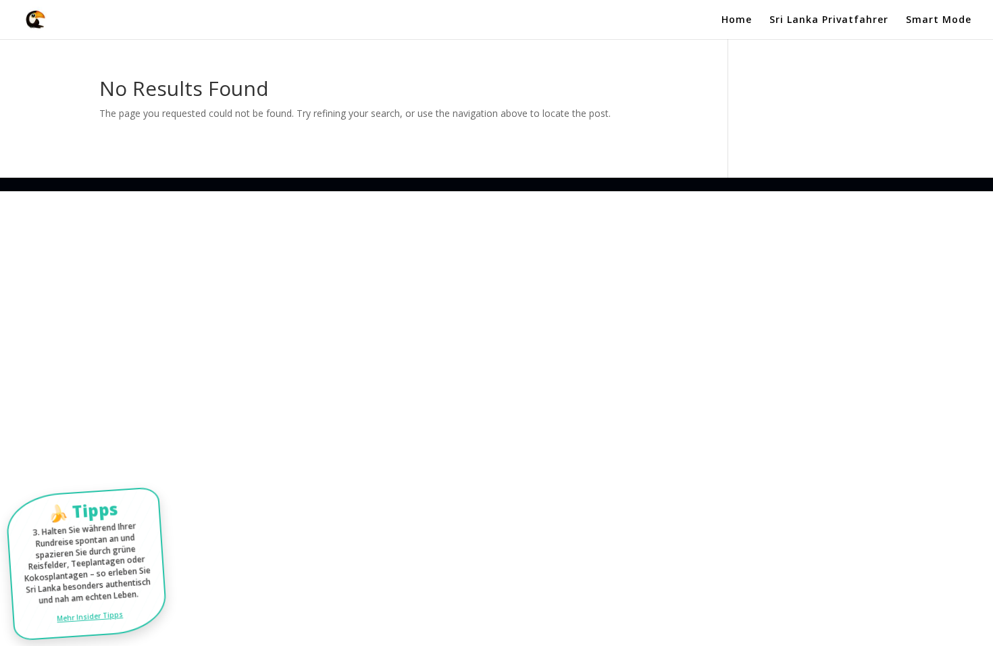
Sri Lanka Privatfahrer (828, 20)
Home (736, 20)
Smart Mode (938, 20)
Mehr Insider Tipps (90, 616)
